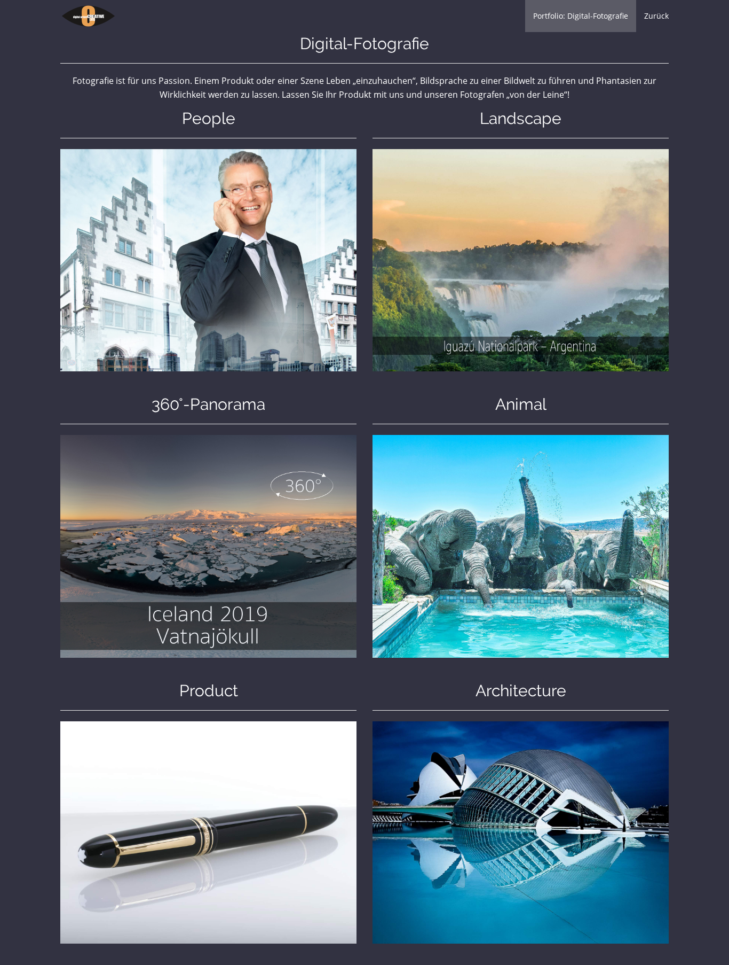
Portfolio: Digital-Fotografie (580, 16)
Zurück (656, 16)
